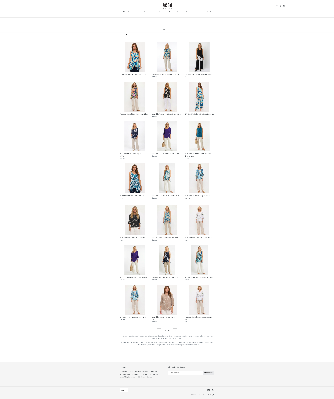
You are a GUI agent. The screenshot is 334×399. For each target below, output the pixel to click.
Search (149, 377)
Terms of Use (153, 374)
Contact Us (123, 371)
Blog (131, 371)
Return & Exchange (141, 371)
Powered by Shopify (208, 395)
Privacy (144, 374)
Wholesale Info (125, 374)
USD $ (123, 390)
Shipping (154, 371)
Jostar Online (199, 395)
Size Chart (135, 374)
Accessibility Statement (127, 377)
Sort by (122, 34)
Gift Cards (141, 377)
